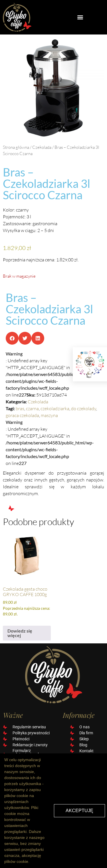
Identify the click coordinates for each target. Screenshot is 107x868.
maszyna (49, 415)
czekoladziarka (55, 408)
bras (20, 408)
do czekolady (83, 408)
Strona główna (16, 147)
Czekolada (41, 147)
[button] (80, 17)
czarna (32, 408)
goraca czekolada (22, 415)
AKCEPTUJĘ (79, 810)
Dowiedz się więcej (19, 633)
